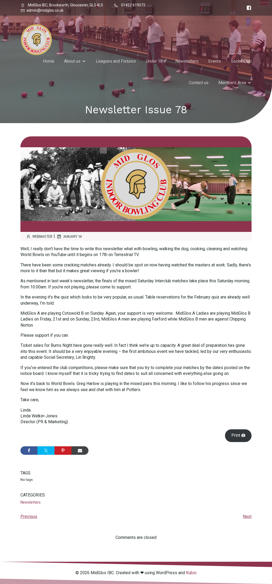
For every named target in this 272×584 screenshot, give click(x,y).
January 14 (72, 236)
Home (48, 61)
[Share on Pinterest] (62, 450)
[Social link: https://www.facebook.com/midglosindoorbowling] (248, 8)
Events (214, 61)
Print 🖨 (238, 435)
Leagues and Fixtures (116, 61)
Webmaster (42, 236)
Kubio (191, 572)
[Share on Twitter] (45, 450)
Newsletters (186, 61)
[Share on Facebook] (28, 450)
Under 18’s (155, 61)
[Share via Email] (79, 450)
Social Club (241, 61)
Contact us (199, 82)
